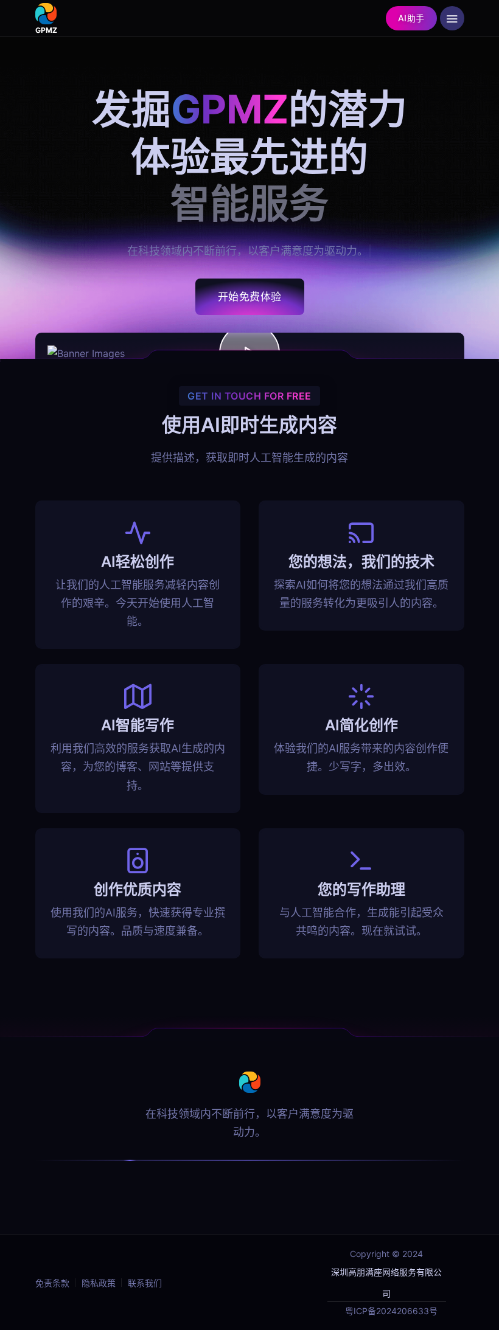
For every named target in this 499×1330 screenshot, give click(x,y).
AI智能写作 (137, 725)
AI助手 (411, 18)
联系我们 (145, 1283)
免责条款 (52, 1283)
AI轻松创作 (137, 561)
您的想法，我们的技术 (361, 561)
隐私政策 (99, 1283)
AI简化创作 (361, 725)
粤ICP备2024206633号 (391, 1311)
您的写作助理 (361, 889)
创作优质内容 (137, 889)
